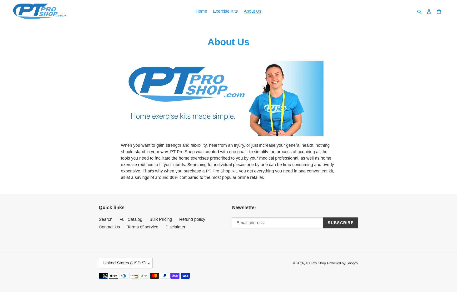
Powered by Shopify (342, 263)
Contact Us (109, 227)
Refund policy (192, 219)
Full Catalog (130, 219)
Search (105, 219)
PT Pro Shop (316, 263)
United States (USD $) (124, 263)
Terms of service (142, 227)
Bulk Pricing (160, 219)
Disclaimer (175, 227)
